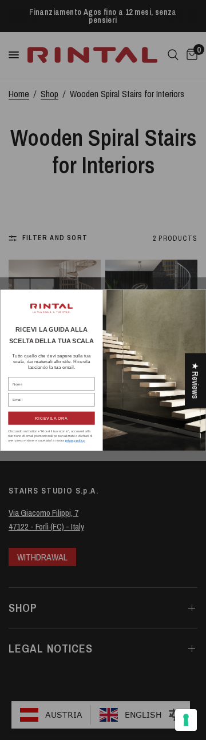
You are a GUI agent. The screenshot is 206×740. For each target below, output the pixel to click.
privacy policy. (75, 440)
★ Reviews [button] (195, 381)
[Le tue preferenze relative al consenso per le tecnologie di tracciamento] (186, 720)
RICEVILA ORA (51, 418)
